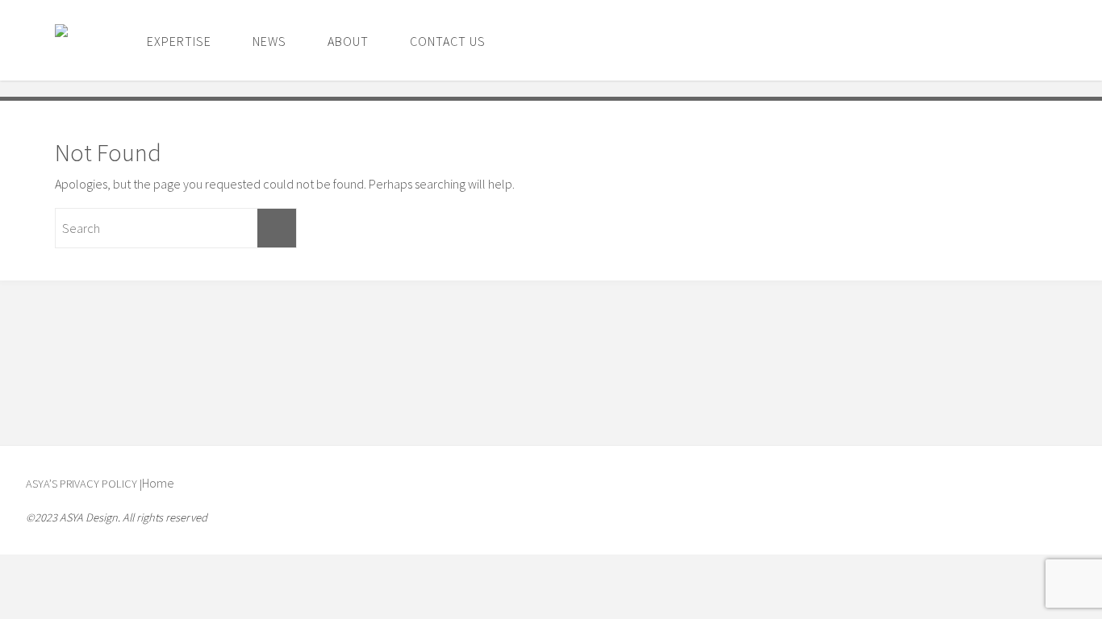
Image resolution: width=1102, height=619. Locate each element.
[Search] (276, 228)
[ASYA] (74, 40)
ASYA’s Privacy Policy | (84, 483)
